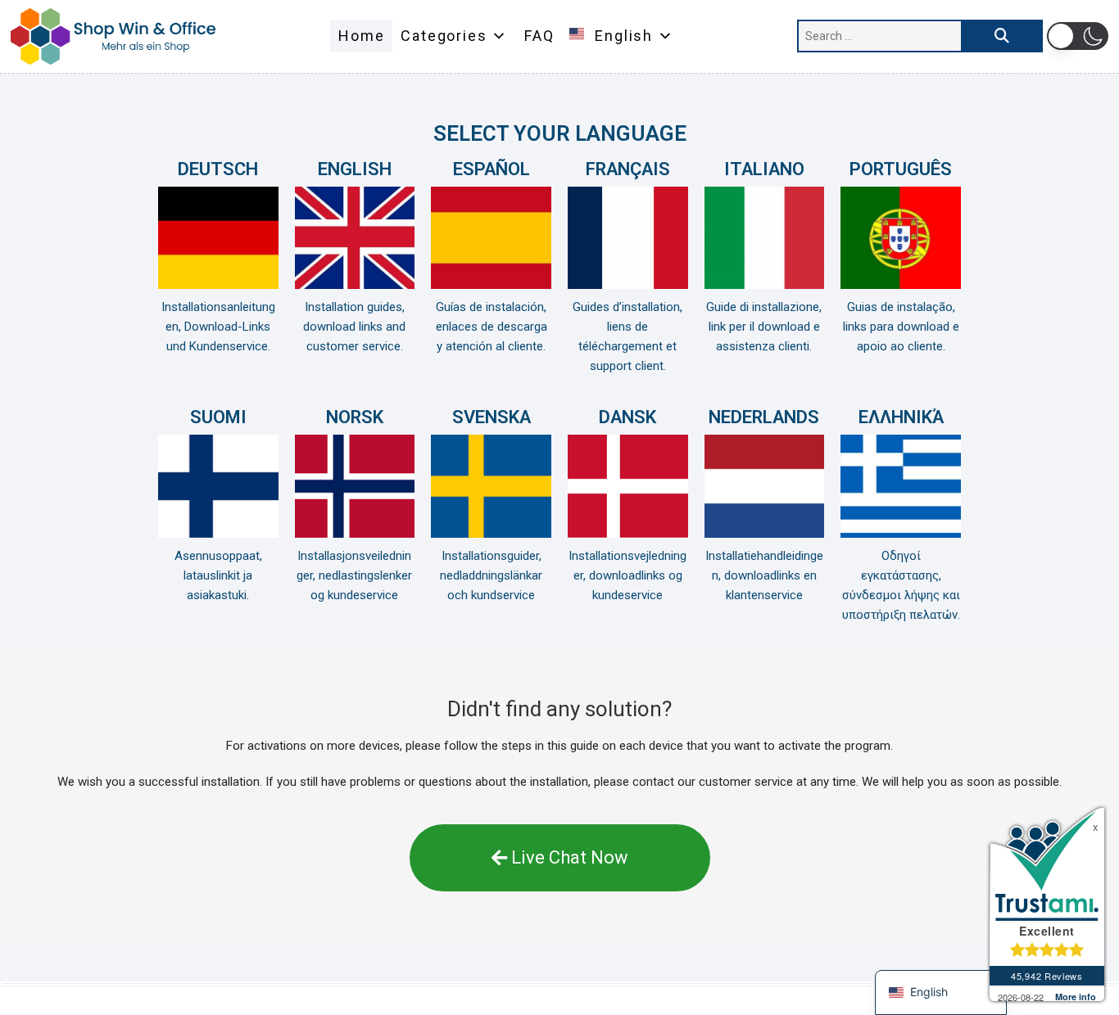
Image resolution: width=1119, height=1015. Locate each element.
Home (361, 35)
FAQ (539, 35)
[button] (1077, 36)
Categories (444, 35)
